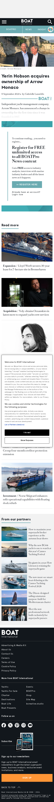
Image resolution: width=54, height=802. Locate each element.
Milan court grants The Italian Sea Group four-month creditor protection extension (26, 450)
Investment (9, 496)
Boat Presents (9, 708)
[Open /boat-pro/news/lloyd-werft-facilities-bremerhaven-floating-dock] (27, 247)
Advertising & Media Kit (14, 645)
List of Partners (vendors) (14, 425)
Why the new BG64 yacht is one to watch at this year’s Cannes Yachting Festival (39, 550)
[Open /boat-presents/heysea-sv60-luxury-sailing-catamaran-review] (14, 597)
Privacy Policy (9, 671)
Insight (42, 29)
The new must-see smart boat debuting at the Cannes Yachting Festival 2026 (40, 582)
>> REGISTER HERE (27, 184)
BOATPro (11, 29)
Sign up (27, 778)
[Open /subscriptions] (21, 742)
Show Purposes (27, 440)
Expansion (9, 266)
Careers (6, 658)
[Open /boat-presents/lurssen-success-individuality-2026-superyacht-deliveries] (14, 566)
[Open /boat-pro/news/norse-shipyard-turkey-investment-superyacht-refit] (27, 477)
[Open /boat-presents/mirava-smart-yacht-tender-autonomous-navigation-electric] (14, 582)
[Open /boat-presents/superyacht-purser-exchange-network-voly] (14, 613)
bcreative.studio (35, 704)
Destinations (8, 699)
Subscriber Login (50, 29)
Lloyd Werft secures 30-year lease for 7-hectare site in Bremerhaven (26, 267)
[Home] (27, 22)
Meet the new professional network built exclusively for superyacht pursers (38, 613)
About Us (6, 649)
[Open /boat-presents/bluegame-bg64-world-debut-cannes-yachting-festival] (14, 550)
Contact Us (7, 654)
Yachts (5, 687)
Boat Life (6, 704)
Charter (6, 695)
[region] (27, 401)
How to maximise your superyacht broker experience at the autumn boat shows (39, 534)
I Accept (27, 433)
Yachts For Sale (9, 691)
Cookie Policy (9, 666)
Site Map (30, 699)
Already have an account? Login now (26, 193)
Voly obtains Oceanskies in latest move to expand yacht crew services (26, 312)
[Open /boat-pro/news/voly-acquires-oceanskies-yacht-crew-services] (27, 292)
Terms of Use (8, 662)
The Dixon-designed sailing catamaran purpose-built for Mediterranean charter (39, 597)
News (29, 29)
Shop (29, 695)
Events (29, 687)
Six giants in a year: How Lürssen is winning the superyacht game (40, 565)
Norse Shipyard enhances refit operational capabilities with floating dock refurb (26, 499)
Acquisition (10, 311)
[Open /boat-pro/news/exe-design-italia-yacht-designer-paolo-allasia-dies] (27, 337)
